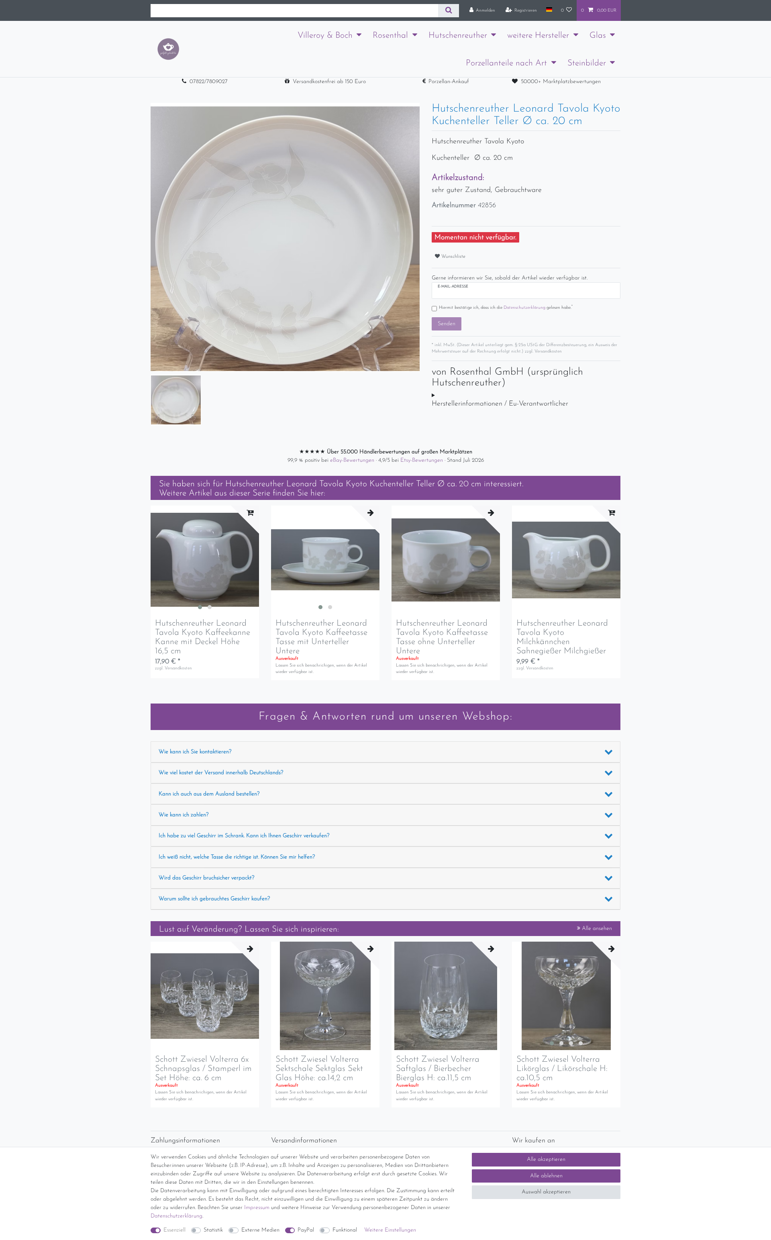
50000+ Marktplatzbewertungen (561, 82)
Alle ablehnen (546, 1176)
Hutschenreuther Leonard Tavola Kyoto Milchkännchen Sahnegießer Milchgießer (562, 637)
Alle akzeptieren (546, 1159)
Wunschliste (452, 256)
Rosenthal (390, 35)
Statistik (213, 1230)
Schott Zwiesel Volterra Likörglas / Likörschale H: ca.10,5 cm (562, 1068)
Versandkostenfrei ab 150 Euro (329, 82)
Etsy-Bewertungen (422, 460)
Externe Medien (260, 1230)
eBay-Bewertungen (353, 460)
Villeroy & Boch (325, 35)
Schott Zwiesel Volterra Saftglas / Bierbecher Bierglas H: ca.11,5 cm (437, 1068)
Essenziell (174, 1230)
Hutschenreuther (457, 35)
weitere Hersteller (538, 35)
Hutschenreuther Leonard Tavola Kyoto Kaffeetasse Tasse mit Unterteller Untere (321, 637)
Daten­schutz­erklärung (176, 1216)
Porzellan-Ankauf (448, 82)
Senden (446, 324)
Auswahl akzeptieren (546, 1192)
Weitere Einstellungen (390, 1230)
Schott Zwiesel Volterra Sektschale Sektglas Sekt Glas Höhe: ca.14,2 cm (319, 1068)
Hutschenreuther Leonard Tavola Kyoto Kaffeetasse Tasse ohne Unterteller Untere (442, 637)
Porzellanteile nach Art (506, 63)
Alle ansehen (596, 929)
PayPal (306, 1230)
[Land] (548, 10)
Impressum (256, 1208)
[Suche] (448, 10)
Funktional (344, 1230)
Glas (597, 35)
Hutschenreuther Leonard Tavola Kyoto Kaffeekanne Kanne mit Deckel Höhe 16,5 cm (202, 637)
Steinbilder (586, 63)
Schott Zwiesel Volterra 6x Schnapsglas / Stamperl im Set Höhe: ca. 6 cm (203, 1068)
